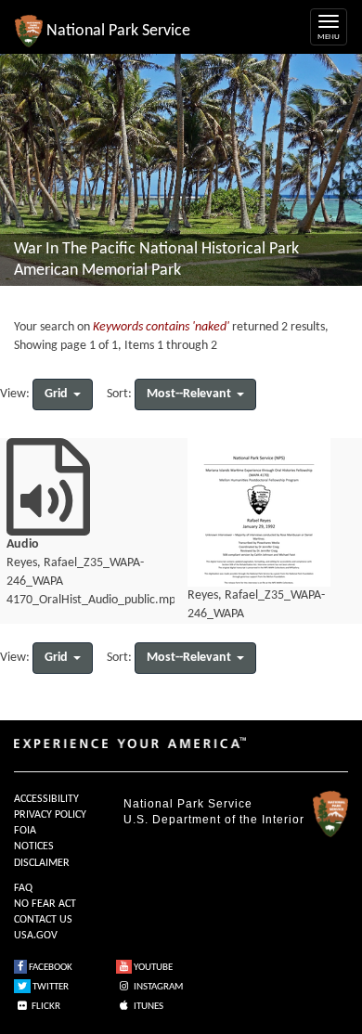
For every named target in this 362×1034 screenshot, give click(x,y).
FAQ (23, 888)
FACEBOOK (49, 968)
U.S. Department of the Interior (213, 819)
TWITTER (50, 987)
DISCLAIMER (42, 863)
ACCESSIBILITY (46, 799)
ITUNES (147, 1007)
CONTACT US (43, 919)
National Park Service (187, 803)
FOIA (25, 830)
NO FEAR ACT (45, 904)
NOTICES (34, 846)
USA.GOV (36, 935)
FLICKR (45, 1007)
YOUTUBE (152, 968)
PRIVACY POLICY (50, 815)
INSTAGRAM (157, 987)
